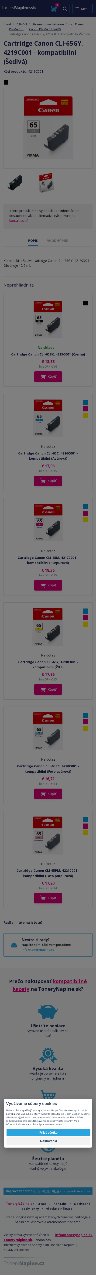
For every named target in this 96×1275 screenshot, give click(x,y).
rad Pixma (76, 24)
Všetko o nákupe (59, 1209)
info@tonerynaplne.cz (38, 949)
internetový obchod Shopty (22, 1245)
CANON (22, 24)
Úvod (7, 24)
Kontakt (60, 1204)
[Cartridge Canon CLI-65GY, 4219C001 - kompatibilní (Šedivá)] (48, 128)
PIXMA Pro (16, 29)
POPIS (33, 240)
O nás (42, 1204)
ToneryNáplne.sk (17, 1239)
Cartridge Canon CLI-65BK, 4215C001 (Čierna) (48, 354)
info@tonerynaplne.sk (74, 1235)
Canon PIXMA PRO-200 (45, 29)
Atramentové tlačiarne (48, 24)
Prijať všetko (48, 1132)
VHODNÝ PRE (57, 240)
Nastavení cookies (16, 1250)
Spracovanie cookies (50, 1124)
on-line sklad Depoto (60, 1245)
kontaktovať (18, 220)
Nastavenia (48, 1141)
